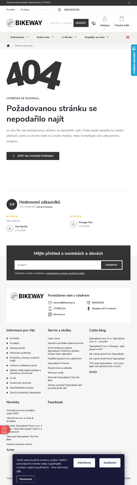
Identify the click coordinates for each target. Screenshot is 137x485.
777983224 (59, 308)
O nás (13, 378)
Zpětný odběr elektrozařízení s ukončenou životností (25, 372)
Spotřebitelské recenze (21, 387)
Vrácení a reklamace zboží (23, 365)
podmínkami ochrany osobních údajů (65, 273)
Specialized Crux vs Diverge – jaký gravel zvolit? (106, 348)
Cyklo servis (54, 338)
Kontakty (11, 9)
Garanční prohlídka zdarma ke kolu (66, 343)
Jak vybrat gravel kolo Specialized (106, 353)
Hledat (81, 23)
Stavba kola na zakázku (60, 368)
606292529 (98, 302)
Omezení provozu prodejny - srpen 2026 (21, 412)
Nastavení (26, 479)
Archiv (93, 371)
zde (19, 471)
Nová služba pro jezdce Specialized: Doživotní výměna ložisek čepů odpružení (63, 350)
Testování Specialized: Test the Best (63, 379)
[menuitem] (20, 37)
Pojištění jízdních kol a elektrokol (64, 358)
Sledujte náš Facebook (104, 308)
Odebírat (111, 265)
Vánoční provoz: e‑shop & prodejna (20, 419)
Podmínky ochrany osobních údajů (24, 359)
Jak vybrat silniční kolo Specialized (106, 358)
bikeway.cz (59, 314)
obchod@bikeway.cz (64, 302)
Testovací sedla (55, 372)
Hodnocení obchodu (20, 382)
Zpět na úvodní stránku (35, 156)
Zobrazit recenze (44, 206)
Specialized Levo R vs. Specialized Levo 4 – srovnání (106, 340)
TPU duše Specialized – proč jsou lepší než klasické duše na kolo (106, 365)
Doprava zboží (17, 348)
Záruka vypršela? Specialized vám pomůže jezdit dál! (65, 386)
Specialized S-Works (58, 363)
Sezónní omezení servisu (19, 444)
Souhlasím (110, 463)
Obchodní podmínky (20, 352)
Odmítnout (84, 463)
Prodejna (25, 9)
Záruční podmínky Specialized (25, 392)
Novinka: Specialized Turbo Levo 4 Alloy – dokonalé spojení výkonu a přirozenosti (24, 428)
